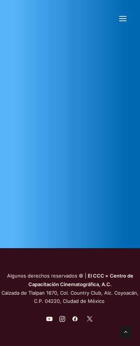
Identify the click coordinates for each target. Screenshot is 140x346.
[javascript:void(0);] (62, 320)
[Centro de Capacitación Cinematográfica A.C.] (70, 18)
